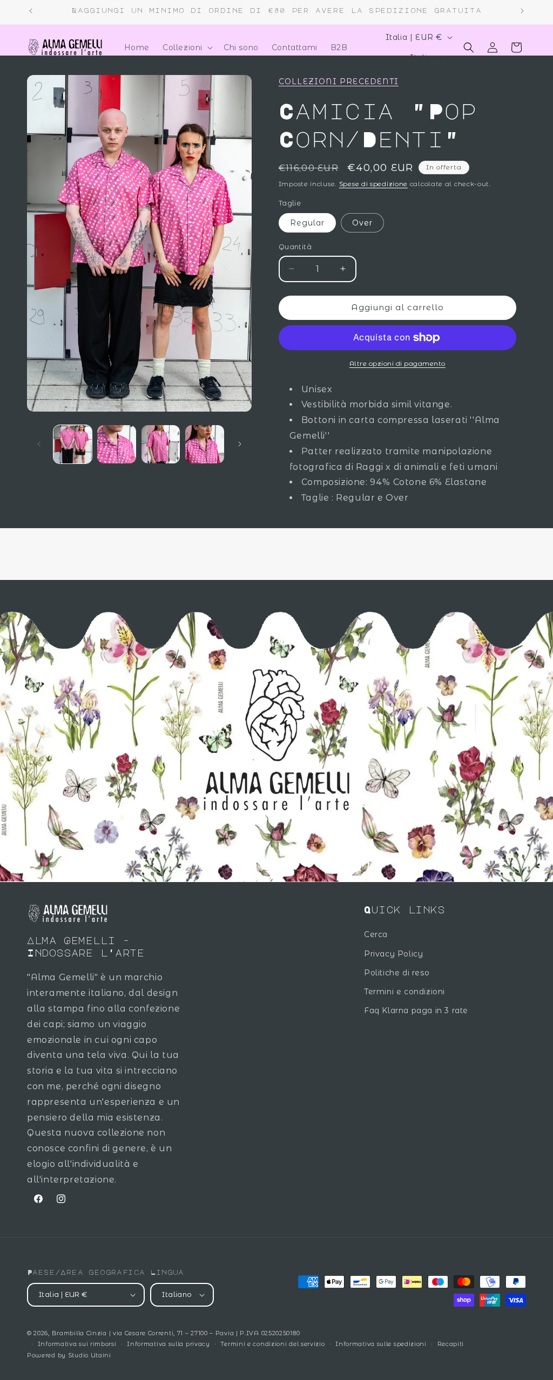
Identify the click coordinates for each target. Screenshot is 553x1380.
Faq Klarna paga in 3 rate (416, 1010)
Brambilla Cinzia (80, 1333)
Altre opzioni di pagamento (397, 363)
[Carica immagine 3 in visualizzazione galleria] (160, 444)
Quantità (295, 246)
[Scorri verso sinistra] (39, 444)
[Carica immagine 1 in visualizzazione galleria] (72, 444)
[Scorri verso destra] (240, 444)
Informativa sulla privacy (168, 1344)
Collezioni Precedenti (339, 81)
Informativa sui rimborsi (77, 1344)
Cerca (376, 934)
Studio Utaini (89, 1355)
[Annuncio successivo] (522, 11)
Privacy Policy (393, 954)
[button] (186, 47)
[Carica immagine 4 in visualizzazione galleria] (204, 444)
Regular (307, 223)
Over (362, 223)
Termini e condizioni (404, 991)
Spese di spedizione (373, 184)
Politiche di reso (396, 973)
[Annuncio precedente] (31, 11)
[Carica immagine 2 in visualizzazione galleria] (116, 444)
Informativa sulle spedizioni (381, 1344)
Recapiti (450, 1344)
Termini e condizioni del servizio (272, 1344)
